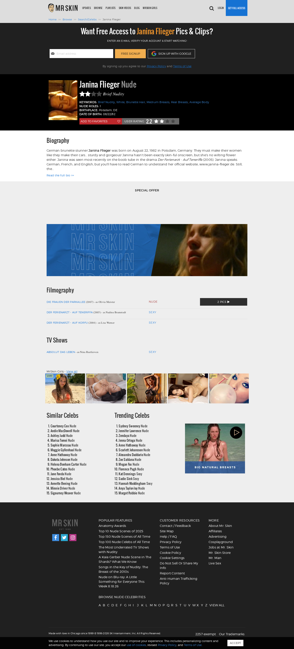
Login (221, 8)
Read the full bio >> (60, 175)
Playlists (110, 8)
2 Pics (222, 301)
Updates (86, 8)
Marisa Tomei (63, 440)
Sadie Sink (129, 478)
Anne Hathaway (64, 454)
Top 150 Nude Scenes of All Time (124, 536)
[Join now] (236, 8)
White (120, 102)
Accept (235, 643)
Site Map (167, 531)
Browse (98, 8)
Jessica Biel (62, 478)
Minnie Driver (63, 488)
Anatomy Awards (112, 526)
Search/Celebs (87, 19)
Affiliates (215, 531)
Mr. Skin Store (220, 553)
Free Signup (130, 53)
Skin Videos (125, 8)
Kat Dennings (130, 473)
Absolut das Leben (61, 352)
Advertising (218, 536)
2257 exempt (205, 634)
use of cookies (136, 645)
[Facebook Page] (55, 537)
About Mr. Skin (220, 526)
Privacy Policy (156, 66)
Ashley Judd (62, 435)
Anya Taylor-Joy (132, 488)
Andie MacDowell (65, 430)
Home (53, 19)
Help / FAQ (168, 536)
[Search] (211, 8)
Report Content (172, 573)
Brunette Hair (135, 102)
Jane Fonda (61, 473)
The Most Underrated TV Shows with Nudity (124, 549)
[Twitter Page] (64, 537)
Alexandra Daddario (134, 454)
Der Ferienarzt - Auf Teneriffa (70, 312)
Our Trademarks (232, 634)
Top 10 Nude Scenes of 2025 (121, 531)
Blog (137, 8)
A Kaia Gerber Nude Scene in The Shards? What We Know (125, 559)
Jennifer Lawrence (134, 430)
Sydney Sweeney (133, 426)
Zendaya (127, 435)
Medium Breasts (158, 102)
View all (71, 371)
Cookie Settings (172, 558)
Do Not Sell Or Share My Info (179, 565)
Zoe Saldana (130, 459)
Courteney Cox (63, 426)
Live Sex (215, 563)
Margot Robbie (132, 493)
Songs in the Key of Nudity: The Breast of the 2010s (123, 569)
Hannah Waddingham (135, 483)
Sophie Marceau (64, 445)
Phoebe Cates (63, 469)
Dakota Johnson (64, 459)
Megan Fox (129, 464)
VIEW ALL (211, 605)
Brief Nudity (106, 102)
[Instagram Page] (72, 537)
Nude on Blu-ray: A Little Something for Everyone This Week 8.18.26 (121, 581)
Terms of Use (182, 66)
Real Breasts (179, 102)
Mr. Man (215, 558)
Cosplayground (221, 542)
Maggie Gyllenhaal (66, 449)
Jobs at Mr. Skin (221, 547)
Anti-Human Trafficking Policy (178, 581)
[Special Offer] (147, 236)
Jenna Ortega (130, 440)
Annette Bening (64, 483)
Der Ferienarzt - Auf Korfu (67, 322)
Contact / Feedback (175, 526)
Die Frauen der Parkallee (66, 301)
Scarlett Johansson (134, 449)
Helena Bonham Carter (68, 464)
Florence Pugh (131, 469)
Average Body (199, 102)
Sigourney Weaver (66, 493)
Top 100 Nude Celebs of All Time (124, 542)
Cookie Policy (170, 553)
